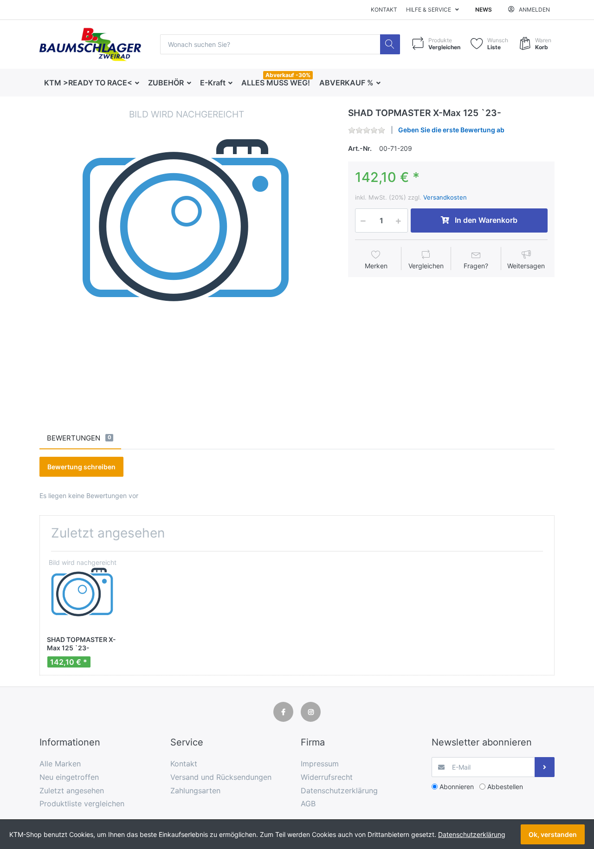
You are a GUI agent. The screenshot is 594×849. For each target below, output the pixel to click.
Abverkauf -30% (287, 74)
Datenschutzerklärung (471, 834)
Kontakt (384, 9)
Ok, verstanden (553, 834)
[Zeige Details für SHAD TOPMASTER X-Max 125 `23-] (82, 593)
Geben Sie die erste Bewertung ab (451, 130)
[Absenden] (545, 767)
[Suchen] (390, 44)
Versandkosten (445, 197)
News (483, 9)
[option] (186, 255)
